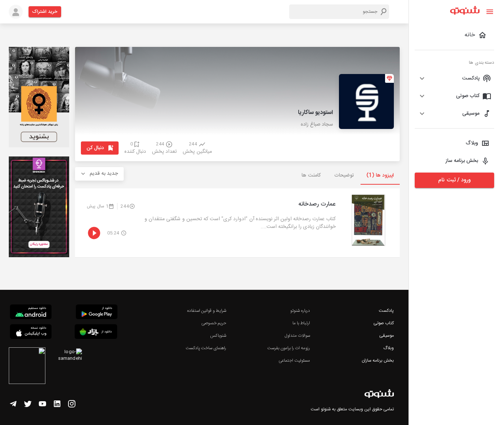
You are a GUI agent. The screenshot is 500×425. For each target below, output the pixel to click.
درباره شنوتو (300, 310)
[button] (454, 78)
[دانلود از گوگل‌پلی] (97, 312)
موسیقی (386, 335)
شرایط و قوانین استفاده (206, 310)
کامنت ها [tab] (311, 175)
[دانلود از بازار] (96, 332)
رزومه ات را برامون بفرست (288, 348)
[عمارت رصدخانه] (237, 222)
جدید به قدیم (104, 173)
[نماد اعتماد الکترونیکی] (27, 366)
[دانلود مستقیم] (31, 312)
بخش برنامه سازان (378, 360)
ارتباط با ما (301, 323)
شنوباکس (218, 335)
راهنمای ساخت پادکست (206, 348)
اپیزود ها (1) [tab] (380, 175)
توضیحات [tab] (344, 175)
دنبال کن (95, 148)
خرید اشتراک (44, 12)
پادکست (386, 310)
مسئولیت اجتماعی (294, 360)
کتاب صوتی (383, 323)
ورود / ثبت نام (454, 180)
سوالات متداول (297, 335)
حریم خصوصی (213, 323)
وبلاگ (388, 348)
